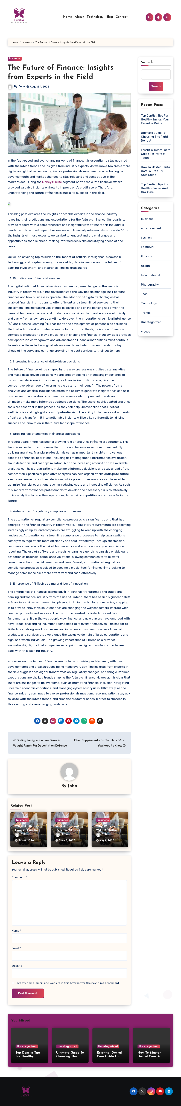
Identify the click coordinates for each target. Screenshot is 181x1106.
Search (147, 62)
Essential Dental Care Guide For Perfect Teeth (155, 153)
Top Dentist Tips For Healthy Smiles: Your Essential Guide (155, 119)
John (22, 86)
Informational (150, 275)
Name (16, 930)
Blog (109, 17)
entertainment (151, 228)
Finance (146, 256)
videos (145, 331)
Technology (95, 17)
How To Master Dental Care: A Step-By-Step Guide (156, 171)
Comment (19, 877)
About (79, 17)
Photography (150, 284)
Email (16, 948)
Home (67, 17)
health (145, 266)
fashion (146, 237)
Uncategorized (151, 322)
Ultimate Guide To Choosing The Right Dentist (154, 136)
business (14, 58)
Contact (122, 17)
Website (17, 965)
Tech (144, 294)
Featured (147, 247)
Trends (145, 312)
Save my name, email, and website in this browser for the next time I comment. (67, 983)
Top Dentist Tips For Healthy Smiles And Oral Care (154, 188)
